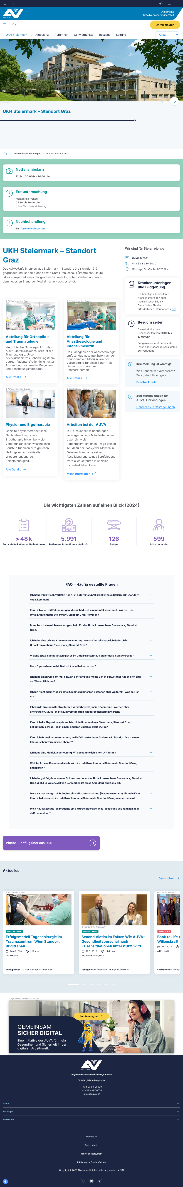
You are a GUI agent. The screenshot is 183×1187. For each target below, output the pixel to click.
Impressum (91, 1136)
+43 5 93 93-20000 (91, 1086)
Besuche (104, 34)
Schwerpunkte (83, 34)
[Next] (174, 101)
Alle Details (13, 377)
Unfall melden (165, 25)
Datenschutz (91, 1145)
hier (174, 308)
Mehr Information (78, 473)
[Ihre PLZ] (5, 3)
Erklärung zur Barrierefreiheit (91, 1162)
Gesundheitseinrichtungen (26, 153)
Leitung (121, 34)
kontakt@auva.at (91, 1094)
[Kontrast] (161, 3)
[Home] (13, 13)
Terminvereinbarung (33, 228)
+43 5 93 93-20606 (91, 1090)
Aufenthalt (61, 34)
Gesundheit (166, 878)
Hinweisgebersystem (91, 1153)
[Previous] (162, 101)
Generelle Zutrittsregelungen (155, 407)
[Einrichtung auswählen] (13, 3)
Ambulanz (42, 34)
